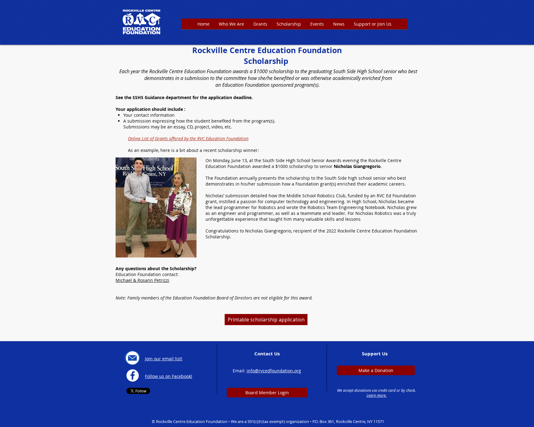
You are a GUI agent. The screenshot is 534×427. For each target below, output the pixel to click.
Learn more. (377, 395)
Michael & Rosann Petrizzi (142, 280)
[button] (260, 26)
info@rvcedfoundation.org (274, 371)
